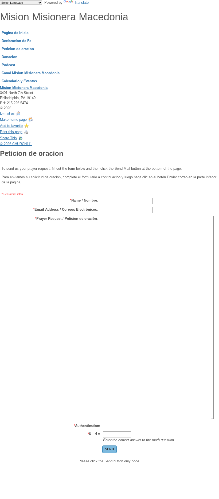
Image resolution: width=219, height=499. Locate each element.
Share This (8, 138)
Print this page (11, 132)
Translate (81, 3)
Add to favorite (11, 126)
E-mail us (7, 113)
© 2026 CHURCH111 (16, 144)
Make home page (13, 120)
